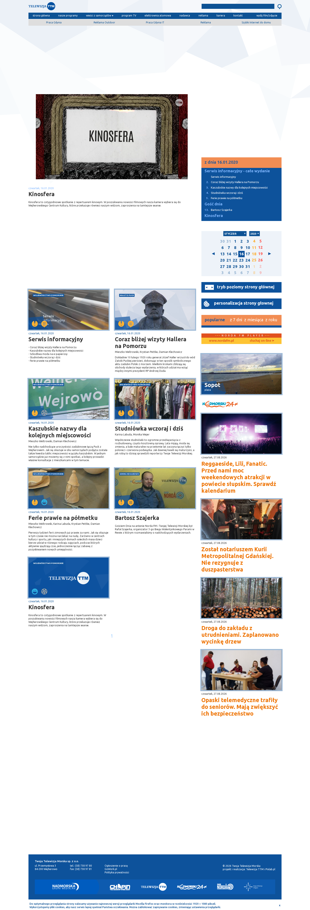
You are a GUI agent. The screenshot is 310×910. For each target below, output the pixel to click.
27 (222, 266)
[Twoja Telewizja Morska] (72, 7)
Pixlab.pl (270, 869)
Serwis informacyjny (55, 339)
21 (228, 260)
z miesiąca (253, 319)
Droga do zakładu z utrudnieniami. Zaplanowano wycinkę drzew (240, 635)
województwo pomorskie (48, 295)
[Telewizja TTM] (154, 887)
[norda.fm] (221, 341)
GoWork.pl (111, 869)
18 (254, 254)
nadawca (184, 15)
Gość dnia (213, 204)
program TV (129, 15)
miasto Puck (127, 295)
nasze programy (68, 15)
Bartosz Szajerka (137, 518)
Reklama (206, 22)
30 (222, 241)
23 (241, 260)
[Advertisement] (155, 58)
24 (247, 260)
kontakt (238, 15)
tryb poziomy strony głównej (245, 286)
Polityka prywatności (117, 872)
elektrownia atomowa (158, 15)
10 (247, 247)
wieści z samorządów (98, 15)
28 (228, 266)
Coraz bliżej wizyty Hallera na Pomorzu (150, 342)
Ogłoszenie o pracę (116, 865)
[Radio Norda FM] (225, 887)
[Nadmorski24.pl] (192, 887)
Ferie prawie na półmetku (63, 518)
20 (222, 260)
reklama (203, 15)
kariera (221, 15)
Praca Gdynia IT (155, 22)
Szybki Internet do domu (256, 22)
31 (228, 241)
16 (241, 254)
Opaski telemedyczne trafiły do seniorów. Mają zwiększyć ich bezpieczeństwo (239, 707)
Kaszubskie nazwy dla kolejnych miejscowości (59, 431)
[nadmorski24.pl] (241, 405)
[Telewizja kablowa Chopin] (120, 887)
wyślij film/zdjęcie (266, 15)
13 (222, 254)
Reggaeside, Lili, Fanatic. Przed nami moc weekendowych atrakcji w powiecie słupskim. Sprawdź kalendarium (238, 477)
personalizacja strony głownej (243, 303)
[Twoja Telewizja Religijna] (253, 887)
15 (235, 254)
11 (254, 247)
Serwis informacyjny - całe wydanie (237, 171)
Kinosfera (41, 607)
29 (235, 266)
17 (247, 254)
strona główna (41, 15)
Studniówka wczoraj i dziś (149, 428)
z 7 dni (236, 319)
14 (228, 254)
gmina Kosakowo (129, 474)
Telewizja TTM (255, 869)
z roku (271, 319)
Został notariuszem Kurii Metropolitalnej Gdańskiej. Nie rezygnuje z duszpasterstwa (237, 559)
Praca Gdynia (54, 22)
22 (235, 260)
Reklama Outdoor (104, 22)
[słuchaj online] (261, 341)
